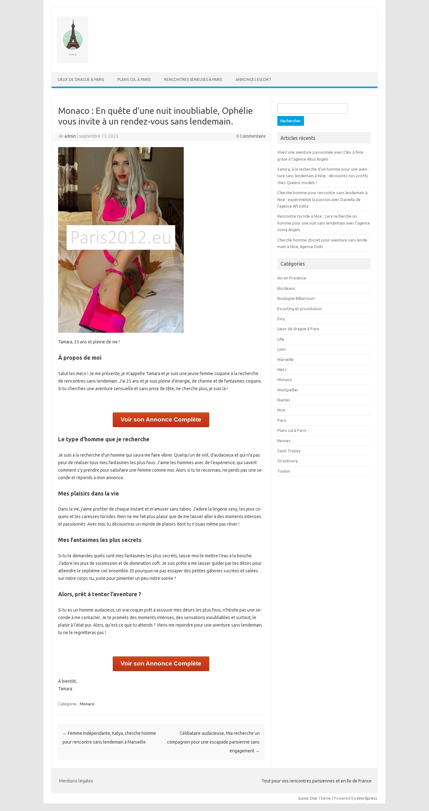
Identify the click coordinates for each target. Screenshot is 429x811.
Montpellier (287, 390)
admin (70, 136)
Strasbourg (287, 461)
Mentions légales (76, 780)
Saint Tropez (289, 450)
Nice (281, 410)
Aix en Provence (291, 278)
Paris (281, 420)
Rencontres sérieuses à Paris (193, 79)
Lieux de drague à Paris (81, 79)
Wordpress (367, 798)
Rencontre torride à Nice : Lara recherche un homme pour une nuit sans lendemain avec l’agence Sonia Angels (323, 223)
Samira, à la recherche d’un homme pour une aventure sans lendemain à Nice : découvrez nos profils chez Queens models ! (323, 176)
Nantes (283, 400)
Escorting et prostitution (299, 308)
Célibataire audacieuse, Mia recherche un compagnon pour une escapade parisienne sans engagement (213, 742)
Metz (282, 369)
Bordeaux (286, 288)
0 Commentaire (251, 136)
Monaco (87, 704)
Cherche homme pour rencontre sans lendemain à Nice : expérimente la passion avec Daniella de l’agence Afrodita (322, 199)
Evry (281, 318)
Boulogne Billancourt (296, 298)
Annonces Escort (253, 79)
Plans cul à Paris (133, 79)
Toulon (283, 471)
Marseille (285, 359)
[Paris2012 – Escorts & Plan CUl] (72, 61)
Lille (280, 339)
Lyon (281, 349)
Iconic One (307, 798)
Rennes (284, 440)
